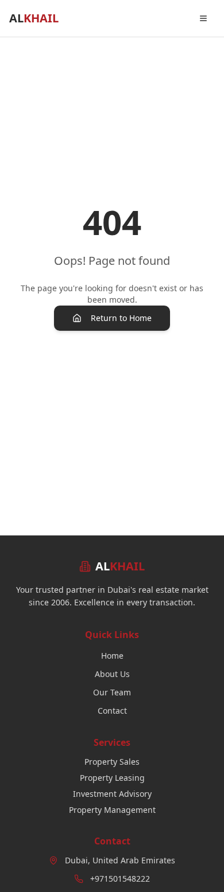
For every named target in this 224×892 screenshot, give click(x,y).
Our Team (112, 692)
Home (112, 655)
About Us (112, 673)
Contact (112, 710)
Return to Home (121, 317)
